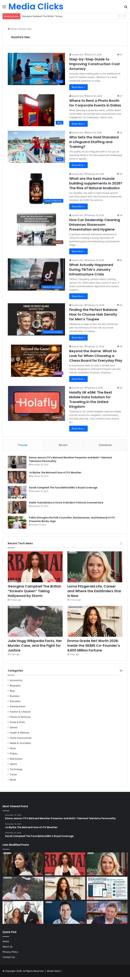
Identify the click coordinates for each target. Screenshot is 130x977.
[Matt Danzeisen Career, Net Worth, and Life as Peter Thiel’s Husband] (65, 912)
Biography (15, 685)
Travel (13, 774)
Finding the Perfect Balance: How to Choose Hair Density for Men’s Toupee (93, 314)
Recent (63, 445)
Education (15, 701)
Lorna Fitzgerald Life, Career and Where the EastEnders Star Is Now (94, 591)
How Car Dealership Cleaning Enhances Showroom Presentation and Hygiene (94, 225)
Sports (13, 764)
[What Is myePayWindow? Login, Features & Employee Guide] (107, 888)
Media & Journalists (20, 743)
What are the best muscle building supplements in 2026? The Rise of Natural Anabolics (95, 183)
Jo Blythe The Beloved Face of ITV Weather (55, 472)
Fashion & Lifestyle (20, 711)
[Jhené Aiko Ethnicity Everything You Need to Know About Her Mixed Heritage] (23, 863)
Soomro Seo (20, 37)
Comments (105, 445)
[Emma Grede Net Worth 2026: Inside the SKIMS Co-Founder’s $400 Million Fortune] (94, 621)
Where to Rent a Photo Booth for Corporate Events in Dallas (95, 103)
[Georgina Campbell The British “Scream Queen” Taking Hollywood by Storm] (35, 566)
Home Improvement (20, 738)
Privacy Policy (10, 952)
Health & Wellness (19, 732)
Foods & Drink (17, 722)
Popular (23, 445)
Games (13, 727)
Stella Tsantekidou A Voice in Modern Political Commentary (66, 502)
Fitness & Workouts (20, 717)
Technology (16, 769)
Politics (14, 753)
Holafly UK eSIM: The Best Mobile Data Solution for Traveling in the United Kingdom (90, 399)
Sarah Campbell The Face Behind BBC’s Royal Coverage (63, 487)
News (13, 748)
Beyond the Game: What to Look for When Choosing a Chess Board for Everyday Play (95, 356)
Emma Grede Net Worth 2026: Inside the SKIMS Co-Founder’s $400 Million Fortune (93, 645)
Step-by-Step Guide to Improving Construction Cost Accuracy (94, 64)
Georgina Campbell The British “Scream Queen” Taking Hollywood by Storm (61, 16)
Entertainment (17, 706)
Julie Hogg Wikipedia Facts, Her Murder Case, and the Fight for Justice (35, 645)
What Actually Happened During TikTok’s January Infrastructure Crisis (91, 269)
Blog (12, 690)
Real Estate (16, 758)
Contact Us (9, 957)
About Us (8, 946)
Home (13, 29)
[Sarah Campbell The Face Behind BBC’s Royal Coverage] (17, 492)
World (13, 779)
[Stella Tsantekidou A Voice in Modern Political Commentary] (17, 507)
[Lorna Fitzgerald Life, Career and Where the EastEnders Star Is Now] (94, 566)
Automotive (16, 680)
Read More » (78, 87)
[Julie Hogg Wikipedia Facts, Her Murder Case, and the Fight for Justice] (35, 621)
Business (14, 696)
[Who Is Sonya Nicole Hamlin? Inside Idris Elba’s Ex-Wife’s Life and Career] (23, 912)
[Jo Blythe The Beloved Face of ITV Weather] (17, 477)
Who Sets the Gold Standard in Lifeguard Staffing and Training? (94, 142)
